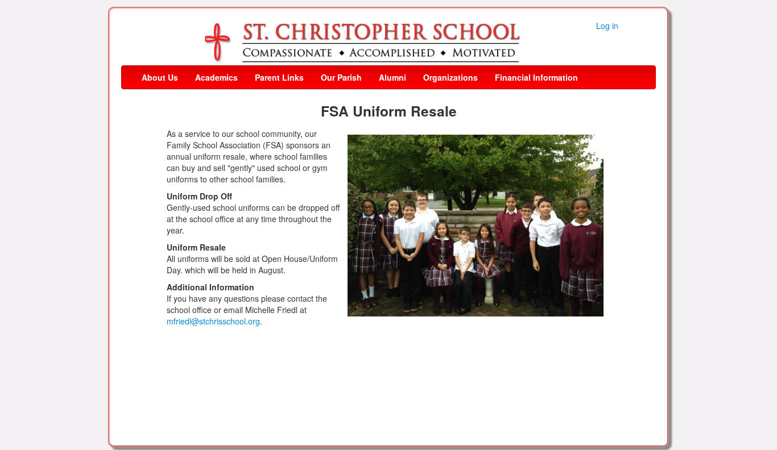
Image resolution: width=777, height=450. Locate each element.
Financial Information (536, 77)
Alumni (392, 77)
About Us (160, 77)
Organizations (450, 77)
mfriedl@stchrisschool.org (213, 321)
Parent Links (279, 77)
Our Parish (341, 77)
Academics (216, 77)
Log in (607, 25)
